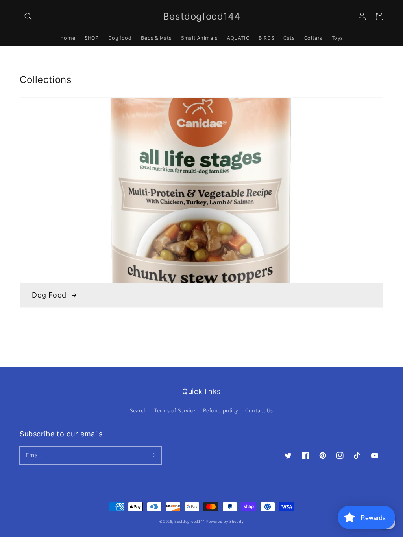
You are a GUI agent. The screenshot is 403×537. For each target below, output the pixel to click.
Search (138, 410)
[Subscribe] (152, 455)
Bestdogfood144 (189, 521)
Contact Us (259, 410)
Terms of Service (175, 410)
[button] (28, 16)
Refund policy (220, 410)
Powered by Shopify (225, 521)
